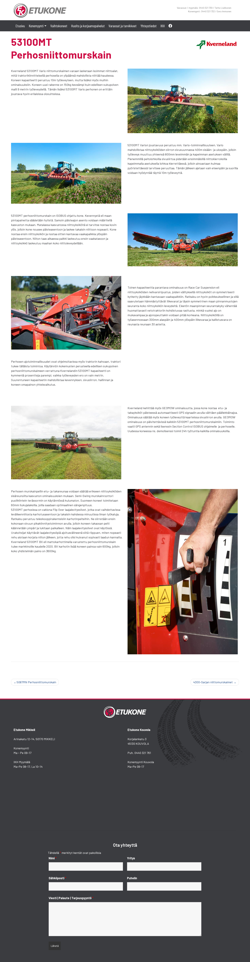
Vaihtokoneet (58, 25)
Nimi (52, 858)
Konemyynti (36, 25)
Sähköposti (57, 878)
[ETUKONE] (40, 10)
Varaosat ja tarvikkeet (123, 25)
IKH (162, 25)
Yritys (131, 858)
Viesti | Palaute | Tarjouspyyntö (71, 898)
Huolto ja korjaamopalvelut (88, 25)
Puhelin (132, 878)
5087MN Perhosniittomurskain (36, 682)
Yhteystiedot (148, 25)
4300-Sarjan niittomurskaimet (213, 682)
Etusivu (20, 25)
